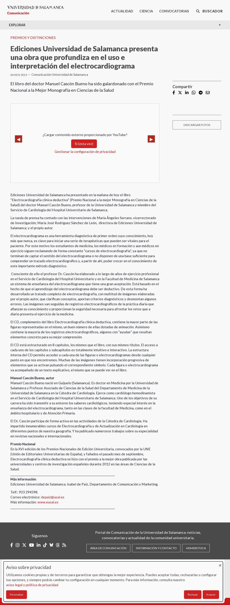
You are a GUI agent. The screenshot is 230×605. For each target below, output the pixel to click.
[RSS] (64, 545)
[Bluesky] (51, 545)
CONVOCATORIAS (174, 11)
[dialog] (113, 581)
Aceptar (210, 594)
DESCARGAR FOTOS (196, 125)
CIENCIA (146, 11)
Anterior (18, 139)
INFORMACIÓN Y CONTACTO (156, 548)
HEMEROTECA (196, 548)
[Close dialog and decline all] (220, 563)
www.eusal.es (47, 502)
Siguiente (151, 139)
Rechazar (193, 594)
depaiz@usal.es (52, 497)
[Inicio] (37, 10)
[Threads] (58, 545)
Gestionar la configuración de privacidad (85, 152)
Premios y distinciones (33, 37)
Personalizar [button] (16, 594)
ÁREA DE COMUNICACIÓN (108, 548)
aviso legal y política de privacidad (32, 585)
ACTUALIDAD (122, 11)
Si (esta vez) (84, 144)
